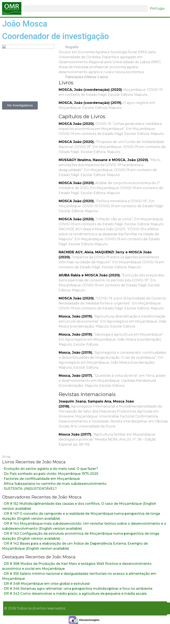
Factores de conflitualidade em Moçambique (42, 479)
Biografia (71, 47)
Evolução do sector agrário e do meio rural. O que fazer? (51, 469)
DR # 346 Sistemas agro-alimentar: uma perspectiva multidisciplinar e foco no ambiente (78, 589)
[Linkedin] (164, 608)
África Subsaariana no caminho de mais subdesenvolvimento (55, 484)
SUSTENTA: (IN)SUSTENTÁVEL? (30, 489)
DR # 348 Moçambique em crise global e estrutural (47, 584)
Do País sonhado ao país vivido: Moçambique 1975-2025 (51, 474)
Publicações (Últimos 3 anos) (86, 77)
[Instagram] (152, 608)
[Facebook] (141, 608)
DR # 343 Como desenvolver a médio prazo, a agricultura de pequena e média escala (75, 594)
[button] (85, 8)
